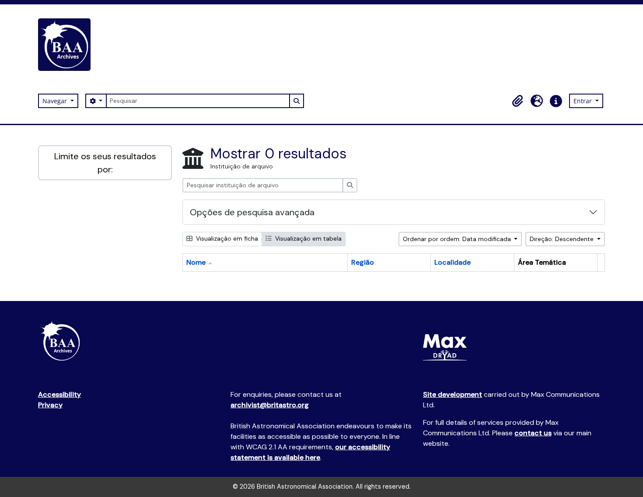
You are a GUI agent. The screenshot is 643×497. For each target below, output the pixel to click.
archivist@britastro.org (270, 405)
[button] (517, 101)
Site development (452, 394)
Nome (196, 262)
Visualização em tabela (307, 238)
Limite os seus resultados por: (105, 162)
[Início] (68, 44)
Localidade (452, 262)
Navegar (55, 101)
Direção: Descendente (562, 239)
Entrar (583, 101)
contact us (533, 433)
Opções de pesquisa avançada (252, 212)
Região (362, 262)
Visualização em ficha (226, 238)
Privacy (50, 405)
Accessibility (59, 394)
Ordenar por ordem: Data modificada (458, 239)
